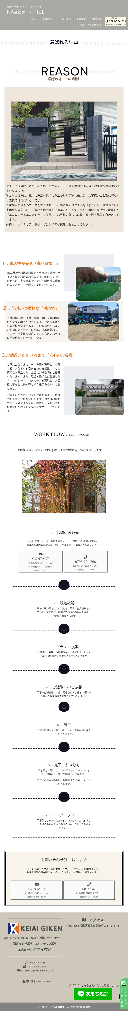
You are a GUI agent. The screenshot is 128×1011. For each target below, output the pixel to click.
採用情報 (96, 19)
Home (34, 19)
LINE (126, 996)
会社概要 (81, 19)
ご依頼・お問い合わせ (90, 25)
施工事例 (66, 19)
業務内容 (47, 19)
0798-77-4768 (36, 962)
